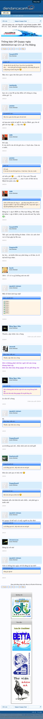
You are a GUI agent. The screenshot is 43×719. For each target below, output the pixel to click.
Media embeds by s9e (25, 716)
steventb (12, 347)
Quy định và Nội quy (27, 715)
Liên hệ (34, 712)
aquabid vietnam (15, 286)
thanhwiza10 (13, 456)
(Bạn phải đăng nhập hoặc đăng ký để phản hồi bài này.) (26, 584)
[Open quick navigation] (40, 21)
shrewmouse (13, 540)
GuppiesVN (13, 247)
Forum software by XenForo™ (9, 716)
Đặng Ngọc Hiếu (15, 326)
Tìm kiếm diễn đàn (18, 16)
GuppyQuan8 (14, 438)
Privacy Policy (38, 715)
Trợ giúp (39, 712)
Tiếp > (23, 49)
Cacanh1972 (13, 54)
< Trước (4, 49)
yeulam (11, 106)
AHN (10, 135)
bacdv (11, 268)
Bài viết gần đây (6, 16)
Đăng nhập (36, 1)
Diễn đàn (6, 13)
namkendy (13, 85)
